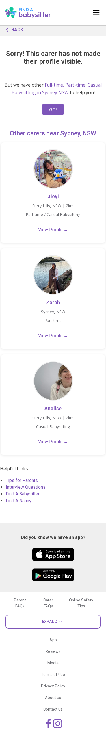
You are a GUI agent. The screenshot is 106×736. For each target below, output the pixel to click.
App (53, 640)
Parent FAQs (20, 603)
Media (53, 663)
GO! (53, 109)
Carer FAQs (48, 603)
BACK (17, 29)
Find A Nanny (18, 500)
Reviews (53, 651)
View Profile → (53, 229)
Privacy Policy (53, 686)
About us (53, 697)
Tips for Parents (22, 480)
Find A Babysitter (23, 494)
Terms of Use (53, 674)
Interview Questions (26, 487)
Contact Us (53, 709)
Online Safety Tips (81, 603)
